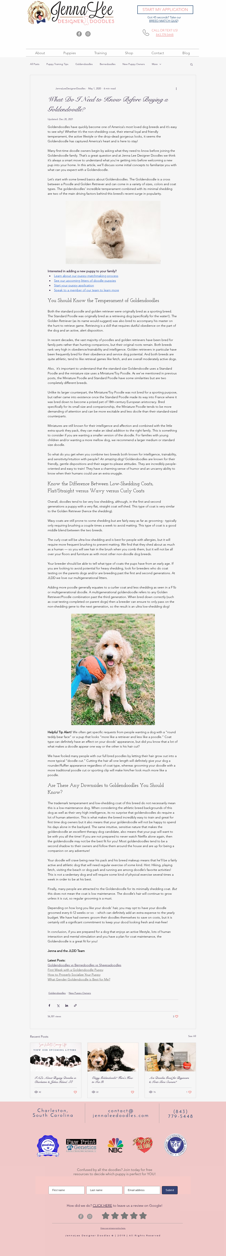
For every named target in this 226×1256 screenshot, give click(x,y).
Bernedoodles (107, 64)
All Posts (34, 64)
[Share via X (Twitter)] (58, 1005)
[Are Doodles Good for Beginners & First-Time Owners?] (170, 1057)
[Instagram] (88, 34)
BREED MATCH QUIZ (163, 21)
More (155, 64)
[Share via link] (75, 1005)
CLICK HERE (102, 1205)
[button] (191, 64)
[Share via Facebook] (49, 1005)
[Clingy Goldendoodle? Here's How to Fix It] (113, 1057)
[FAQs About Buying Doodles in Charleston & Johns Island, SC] (55, 1057)
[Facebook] (79, 34)
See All (192, 1036)
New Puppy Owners (134, 64)
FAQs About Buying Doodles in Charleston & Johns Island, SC (55, 1080)
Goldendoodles (84, 64)
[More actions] (176, 88)
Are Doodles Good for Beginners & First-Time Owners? (169, 1080)
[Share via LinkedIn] (66, 1005)
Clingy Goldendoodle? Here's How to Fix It (112, 1080)
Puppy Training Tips (57, 64)
